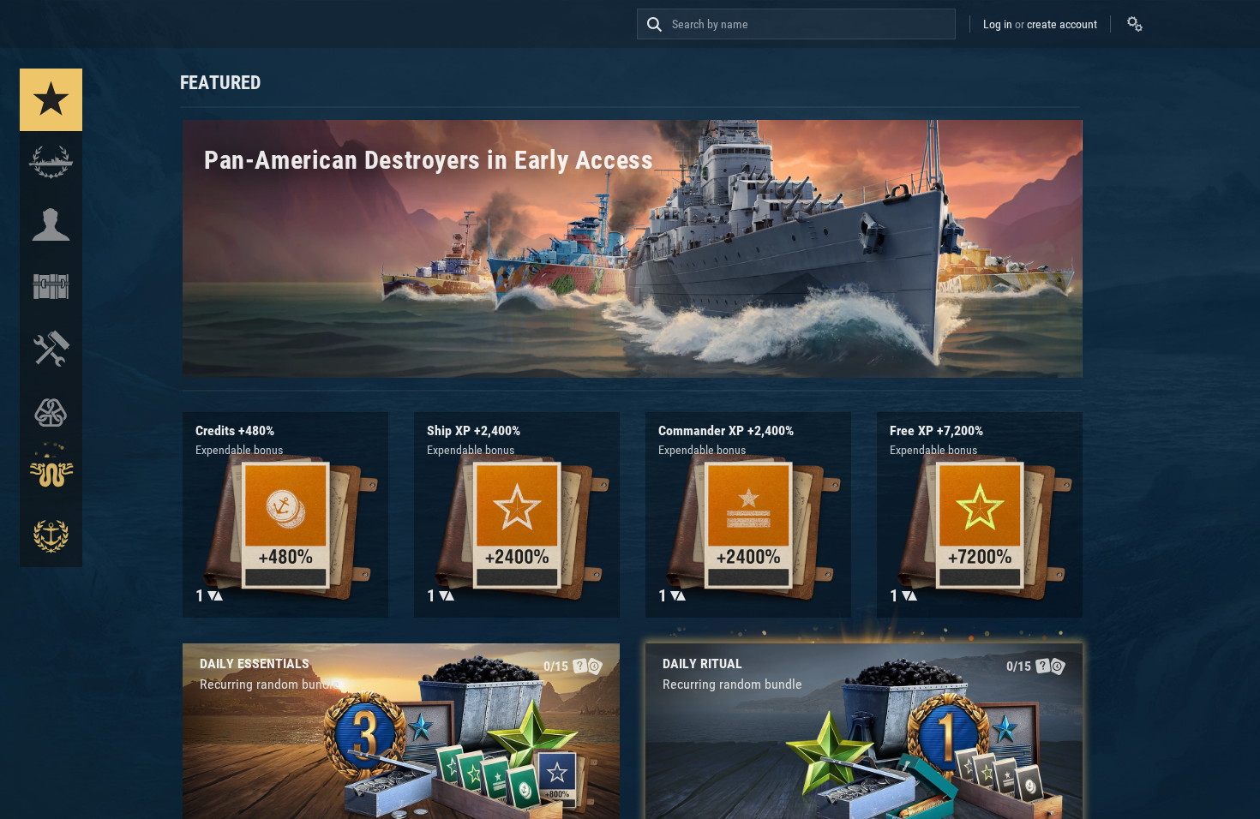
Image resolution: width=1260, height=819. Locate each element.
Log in (997, 24)
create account (1062, 24)
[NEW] (51, 100)
